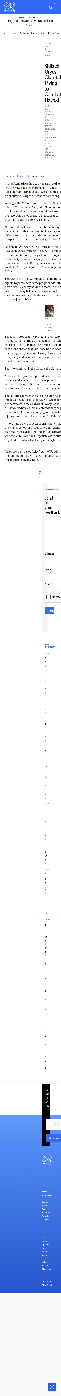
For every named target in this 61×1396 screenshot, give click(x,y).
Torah (34, 33)
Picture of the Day (46, 836)
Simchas (46, 1213)
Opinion (24, 33)
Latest (5, 33)
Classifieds (47, 1269)
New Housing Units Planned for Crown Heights (46, 728)
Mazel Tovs (53, 33)
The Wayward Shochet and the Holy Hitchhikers (46, 996)
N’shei (42, 33)
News (14, 33)
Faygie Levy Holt (18, 176)
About (44, 1209)
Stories (45, 1266)
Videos (45, 1262)
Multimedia (47, 1195)
